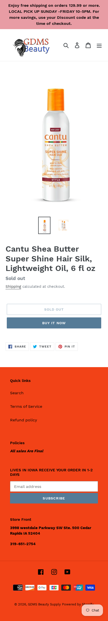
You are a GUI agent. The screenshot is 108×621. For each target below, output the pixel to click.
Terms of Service (26, 406)
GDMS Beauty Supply (44, 604)
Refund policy (23, 420)
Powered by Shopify (78, 604)
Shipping (13, 286)
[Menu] (99, 45)
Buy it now (54, 323)
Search (17, 392)
